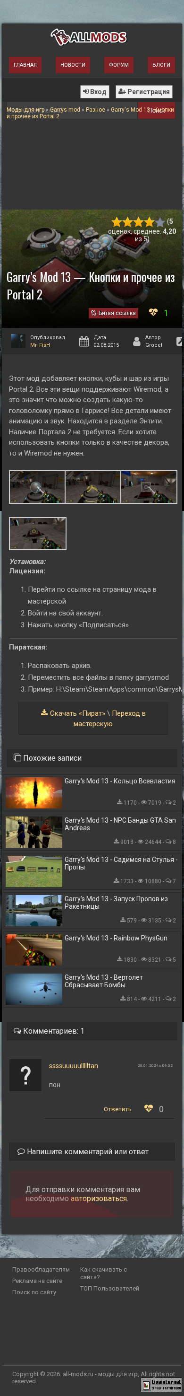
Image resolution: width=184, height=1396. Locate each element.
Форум (119, 65)
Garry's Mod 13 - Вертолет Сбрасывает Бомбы (104, 981)
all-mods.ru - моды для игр (100, 1374)
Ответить (118, 1109)
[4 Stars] (149, 222)
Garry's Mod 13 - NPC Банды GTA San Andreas (120, 824)
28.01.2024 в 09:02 (155, 1065)
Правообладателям (41, 1269)
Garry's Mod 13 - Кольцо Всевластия (120, 781)
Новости (72, 65)
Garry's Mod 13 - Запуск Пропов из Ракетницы (116, 902)
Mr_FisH (40, 345)
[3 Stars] (138, 222)
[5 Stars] (160, 222)
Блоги (161, 65)
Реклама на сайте (37, 1280)
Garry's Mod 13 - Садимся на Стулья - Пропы (121, 863)
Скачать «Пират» (77, 713)
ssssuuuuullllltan (73, 1066)
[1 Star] (116, 222)
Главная (25, 65)
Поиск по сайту (34, 1292)
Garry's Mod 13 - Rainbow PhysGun (116, 938)
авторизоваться (99, 1198)
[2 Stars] (127, 222)
